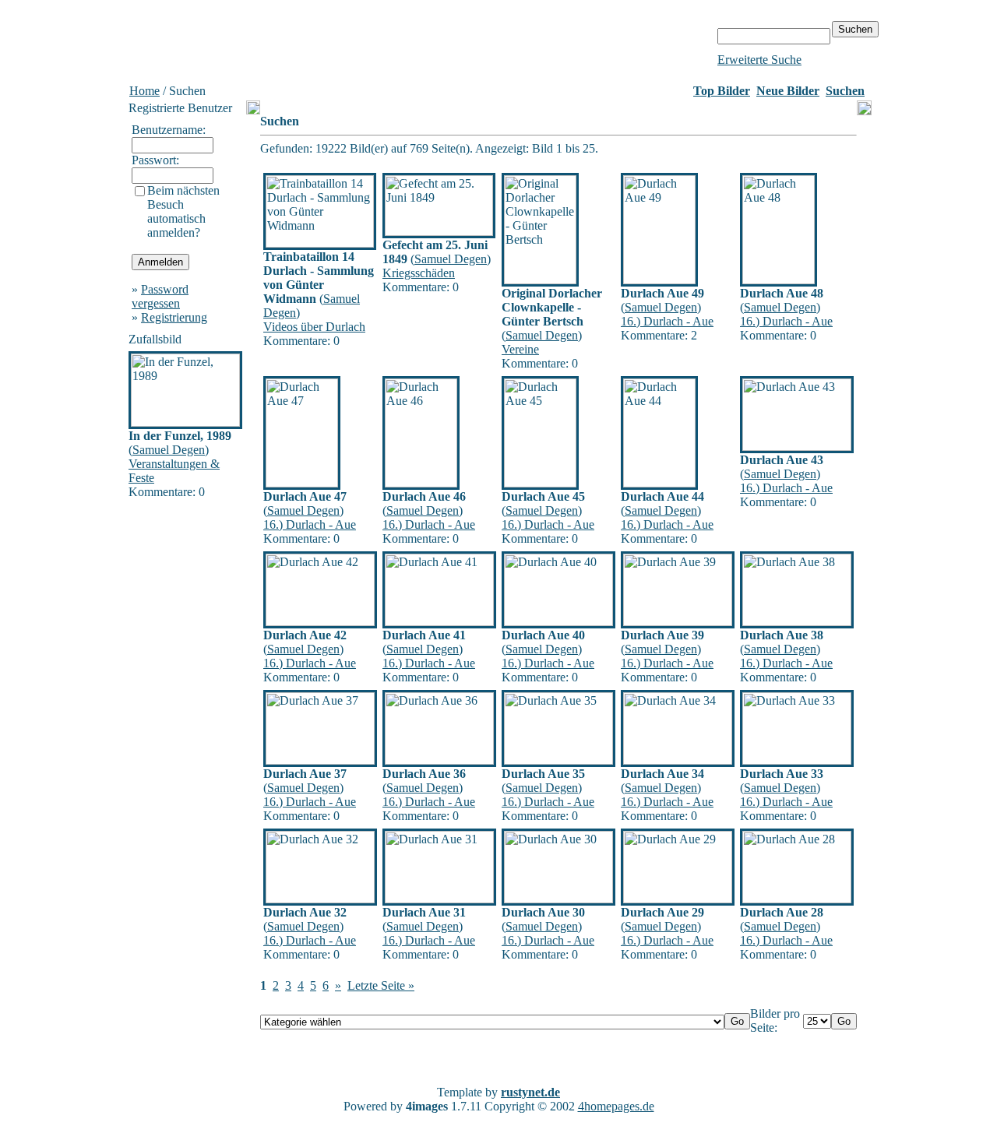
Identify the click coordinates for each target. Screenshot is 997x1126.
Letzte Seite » (380, 985)
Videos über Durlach (314, 326)
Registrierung (174, 317)
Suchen (845, 90)
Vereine (520, 349)
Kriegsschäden (418, 273)
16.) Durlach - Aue (667, 321)
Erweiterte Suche (759, 59)
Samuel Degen (168, 449)
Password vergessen (160, 296)
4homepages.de (616, 1106)
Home (144, 90)
